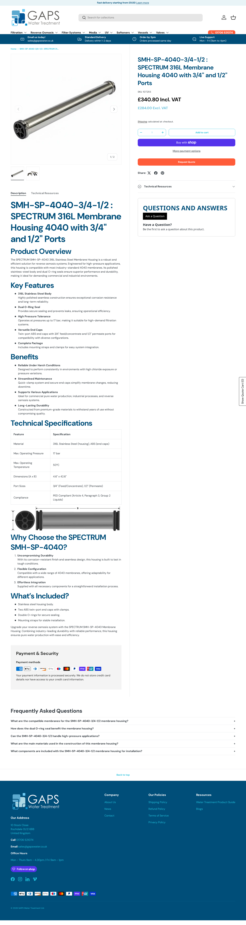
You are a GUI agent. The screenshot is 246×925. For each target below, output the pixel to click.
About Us (110, 802)
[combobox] (140, 17)
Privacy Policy (157, 822)
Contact (109, 815)
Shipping (142, 121)
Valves (160, 32)
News (107, 809)
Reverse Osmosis (42, 32)
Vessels (143, 32)
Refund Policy (156, 809)
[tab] (18, 193)
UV (107, 32)
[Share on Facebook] (155, 173)
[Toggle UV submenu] (111, 32)
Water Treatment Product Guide (215, 802)
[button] (233, 17)
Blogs (199, 809)
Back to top (123, 774)
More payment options (186, 151)
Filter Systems (71, 32)
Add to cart (202, 132)
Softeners (123, 32)
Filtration (17, 32)
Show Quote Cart (242, 391)
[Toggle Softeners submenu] (133, 32)
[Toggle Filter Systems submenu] (84, 32)
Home (13, 49)
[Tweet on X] (149, 173)
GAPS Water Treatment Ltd (31, 908)
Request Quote (186, 161)
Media (93, 32)
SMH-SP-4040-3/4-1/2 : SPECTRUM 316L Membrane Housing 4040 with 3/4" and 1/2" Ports (40, 49)
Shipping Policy (157, 802)
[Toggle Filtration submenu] (25, 32)
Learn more (142, 2)
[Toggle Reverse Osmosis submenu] (56, 32)
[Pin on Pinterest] (162, 173)
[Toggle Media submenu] (100, 32)
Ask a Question (155, 216)
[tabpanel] (66, 418)
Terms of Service (158, 815)
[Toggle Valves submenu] (167, 32)
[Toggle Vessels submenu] (151, 32)
